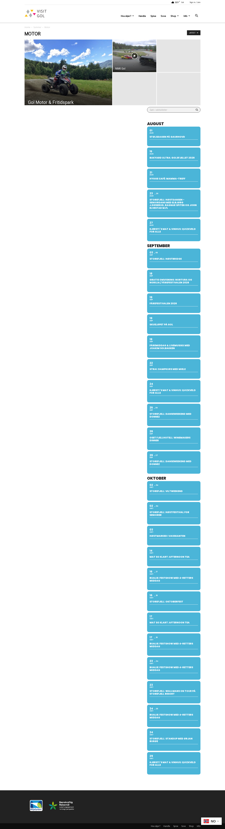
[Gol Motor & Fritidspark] (68, 78)
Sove (163, 15)
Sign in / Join (195, 2)
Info (185, 15)
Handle (142, 15)
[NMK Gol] (134, 56)
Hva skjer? (126, 15)
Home (27, 27)
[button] (196, 16)
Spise (153, 15)
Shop (173, 15)
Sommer (37, 27)
